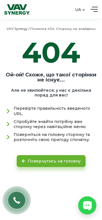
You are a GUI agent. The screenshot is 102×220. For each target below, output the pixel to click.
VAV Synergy (17, 29)
